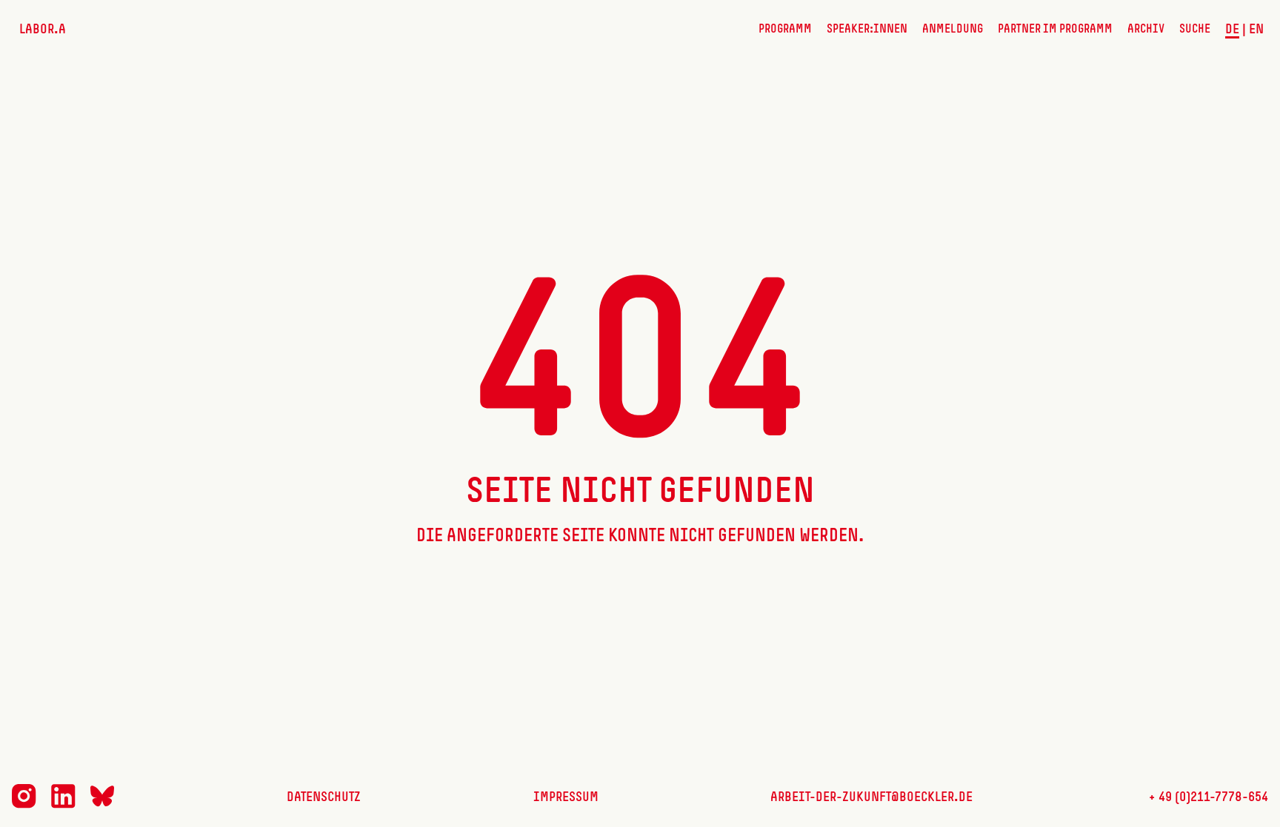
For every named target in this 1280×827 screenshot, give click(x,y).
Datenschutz (324, 797)
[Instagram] (24, 805)
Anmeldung (952, 30)
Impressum (566, 797)
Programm (785, 30)
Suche (1194, 30)
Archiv (1145, 30)
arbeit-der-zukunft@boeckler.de (871, 797)
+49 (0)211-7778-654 (1206, 797)
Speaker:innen (867, 30)
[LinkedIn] (63, 805)
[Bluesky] (102, 804)
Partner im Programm (1055, 30)
